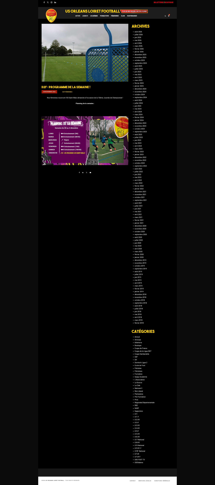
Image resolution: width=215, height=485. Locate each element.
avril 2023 (138, 146)
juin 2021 (138, 209)
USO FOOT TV (140, 460)
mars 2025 (138, 80)
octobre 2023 (140, 129)
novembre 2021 (140, 194)
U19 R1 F (138, 448)
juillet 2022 (139, 172)
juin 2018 (138, 312)
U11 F (137, 417)
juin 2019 (138, 277)
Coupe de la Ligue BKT (143, 351)
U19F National (140, 451)
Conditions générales (162, 480)
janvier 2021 (139, 223)
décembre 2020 (140, 226)
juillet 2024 (139, 103)
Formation (138, 374)
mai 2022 (138, 177)
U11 (136, 414)
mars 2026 (138, 46)
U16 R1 (137, 437)
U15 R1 (137, 434)
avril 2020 (138, 249)
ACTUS (77, 16)
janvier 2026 (139, 52)
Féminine (138, 368)
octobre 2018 (140, 300)
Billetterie (138, 343)
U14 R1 (137, 428)
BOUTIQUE (169, 2)
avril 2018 (138, 317)
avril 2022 (138, 180)
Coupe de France (141, 348)
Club (123, 16)
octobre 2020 (140, 232)
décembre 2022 (140, 157)
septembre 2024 (141, 97)
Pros (136, 400)
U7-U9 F (138, 457)
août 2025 (138, 66)
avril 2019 (138, 283)
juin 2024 (138, 106)
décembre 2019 (140, 260)
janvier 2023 (139, 154)
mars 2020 (138, 252)
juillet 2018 (139, 309)
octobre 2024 (140, 95)
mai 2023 (138, 143)
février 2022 (139, 186)
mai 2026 (138, 40)
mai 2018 (138, 314)
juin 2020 (138, 243)
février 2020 (139, 254)
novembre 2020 (140, 229)
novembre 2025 (140, 57)
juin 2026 (138, 37)
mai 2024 (138, 109)
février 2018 (139, 323)
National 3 (138, 388)
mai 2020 (138, 246)
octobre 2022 (140, 163)
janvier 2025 (139, 86)
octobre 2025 (140, 60)
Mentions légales (145, 480)
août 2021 (138, 203)
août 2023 (138, 135)
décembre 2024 (140, 89)
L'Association (140, 380)
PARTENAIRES (132, 16)
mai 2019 (138, 280)
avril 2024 (138, 112)
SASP (137, 408)
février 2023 (139, 152)
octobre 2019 (140, 266)
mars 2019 (138, 286)
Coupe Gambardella (142, 354)
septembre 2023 (141, 132)
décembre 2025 (140, 55)
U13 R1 (137, 425)
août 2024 (138, 100)
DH (136, 360)
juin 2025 (138, 72)
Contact (133, 480)
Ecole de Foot (140, 365)
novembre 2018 (140, 297)
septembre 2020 (141, 234)
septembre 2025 (141, 63)
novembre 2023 (140, 126)
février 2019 (139, 289)
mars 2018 (138, 320)
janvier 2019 (139, 292)
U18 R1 (137, 443)
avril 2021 (138, 214)
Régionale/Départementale (145, 403)
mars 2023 (138, 149)
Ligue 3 (85, 16)
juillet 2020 (139, 240)
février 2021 (139, 220)
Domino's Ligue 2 (141, 363)
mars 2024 (138, 115)
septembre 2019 (141, 269)
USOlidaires (139, 462)
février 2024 (139, 117)
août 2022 (138, 169)
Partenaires (139, 394)
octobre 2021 (140, 197)
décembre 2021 (140, 192)
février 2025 (139, 83)
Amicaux (138, 340)
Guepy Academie (141, 377)
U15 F (137, 431)
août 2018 (138, 306)
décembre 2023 (140, 123)
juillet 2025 (139, 69)
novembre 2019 (140, 263)
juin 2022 (138, 174)
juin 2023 (138, 140)
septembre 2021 (141, 200)
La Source (138, 383)
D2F (136, 357)
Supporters (139, 411)
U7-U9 (137, 454)
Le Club (137, 385)
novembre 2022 (140, 160)
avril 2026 (138, 43)
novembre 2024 (140, 92)
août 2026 (138, 32)
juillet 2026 (139, 35)
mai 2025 (138, 75)
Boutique (138, 345)
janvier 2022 (139, 189)
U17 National (139, 440)
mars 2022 (138, 183)
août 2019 (138, 272)
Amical (137, 337)
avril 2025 (138, 77)
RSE (136, 405)
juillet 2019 (139, 274)
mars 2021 (138, 217)
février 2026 (139, 49)
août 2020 (138, 237)
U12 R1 (137, 420)
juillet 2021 (139, 206)
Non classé (139, 391)
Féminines (115, 16)
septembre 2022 (141, 166)
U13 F (137, 423)
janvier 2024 (139, 120)
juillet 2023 (139, 137)
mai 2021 (138, 212)
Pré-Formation (140, 397)
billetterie (159, 2)
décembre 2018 (140, 294)
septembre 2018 (141, 303)
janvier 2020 (139, 257)
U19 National (139, 445)
